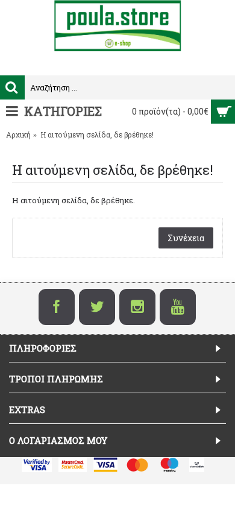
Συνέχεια (186, 238)
